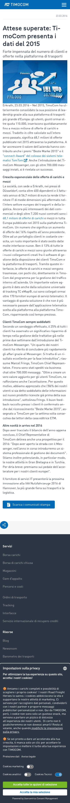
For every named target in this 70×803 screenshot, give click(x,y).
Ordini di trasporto (15, 597)
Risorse (8, 632)
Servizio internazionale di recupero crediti (30, 621)
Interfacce (9, 613)
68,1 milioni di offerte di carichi (23, 218)
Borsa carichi (11, 555)
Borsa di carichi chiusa (18, 563)
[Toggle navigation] (64, 4)
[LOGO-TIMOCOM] (16, 4)
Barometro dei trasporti (18, 656)
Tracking (8, 605)
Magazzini (9, 570)
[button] (4, 525)
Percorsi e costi (13, 586)
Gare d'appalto (12, 578)
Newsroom (10, 648)
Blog (6, 640)
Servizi (7, 546)
